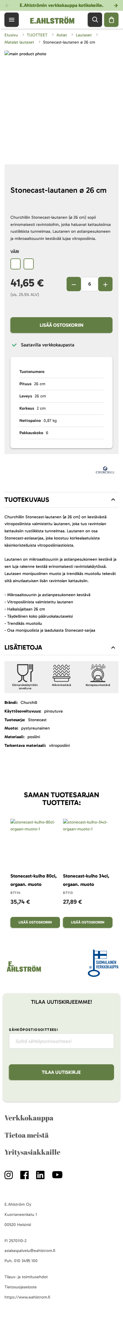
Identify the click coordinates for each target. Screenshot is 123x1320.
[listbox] (61, 264)
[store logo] (23, 971)
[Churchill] (105, 471)
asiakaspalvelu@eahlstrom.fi (29, 1250)
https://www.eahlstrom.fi (27, 1297)
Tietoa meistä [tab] (26, 1135)
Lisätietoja (23, 647)
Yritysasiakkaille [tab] (32, 1152)
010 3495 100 (26, 1260)
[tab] (61, 500)
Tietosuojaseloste (20, 1287)
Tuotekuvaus (26, 500)
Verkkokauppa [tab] (28, 1118)
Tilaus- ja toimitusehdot (26, 1276)
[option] (15, 263)
